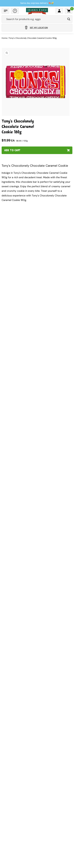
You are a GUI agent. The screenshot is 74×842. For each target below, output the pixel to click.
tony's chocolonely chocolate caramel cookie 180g (33, 38)
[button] (5, 11)
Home (4, 38)
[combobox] (34, 19)
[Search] (68, 19)
